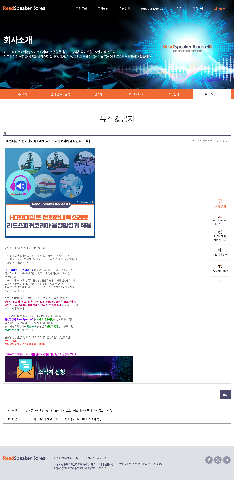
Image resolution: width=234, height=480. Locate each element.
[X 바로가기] (218, 460)
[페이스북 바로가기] (209, 460)
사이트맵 (101, 458)
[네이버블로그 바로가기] (227, 460)
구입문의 (81, 8)
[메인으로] (24, 8)
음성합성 (103, 8)
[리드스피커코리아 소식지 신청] (69, 358)
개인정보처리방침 (63, 458)
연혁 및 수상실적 (60, 94)
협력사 (98, 94)
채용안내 (174, 94)
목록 (225, 395)
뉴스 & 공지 (212, 94)
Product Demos (152, 8)
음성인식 (124, 8)
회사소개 (219, 8)
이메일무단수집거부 (84, 458)
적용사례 (198, 8)
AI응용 (178, 8)
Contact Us (136, 94)
